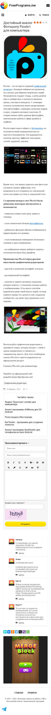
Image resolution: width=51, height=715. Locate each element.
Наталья (19, 540)
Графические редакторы (15, 383)
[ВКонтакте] (8, 631)
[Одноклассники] (12, 631)
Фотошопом (37, 128)
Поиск (45, 15)
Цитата (21, 553)
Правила (32, 693)
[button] (8, 462)
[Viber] (24, 631)
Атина (18, 559)
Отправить (25, 524)
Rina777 (19, 605)
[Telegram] (16, 631)
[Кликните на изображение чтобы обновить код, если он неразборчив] (16, 519)
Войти (31, 15)
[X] (20, 631)
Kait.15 (18, 581)
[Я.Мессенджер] (5, 631)
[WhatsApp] (28, 631)
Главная (18, 693)
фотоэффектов (36, 223)
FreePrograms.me (22, 5)
